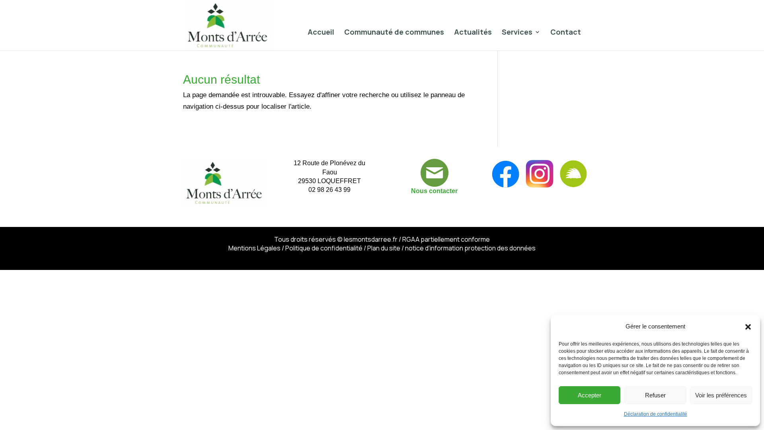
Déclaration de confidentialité (655, 414)
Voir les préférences (721, 395)
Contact (565, 33)
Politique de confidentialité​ (324, 248)
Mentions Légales (254, 248)
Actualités (473, 33)
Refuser (655, 395)
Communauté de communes (394, 33)
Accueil (321, 33)
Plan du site (383, 248)
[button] (748, 327)
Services (517, 33)
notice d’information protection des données (470, 248)
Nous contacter (434, 191)
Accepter (589, 395)
